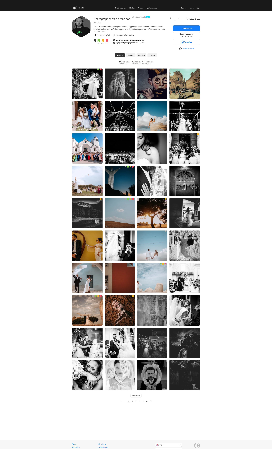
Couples (130, 55)
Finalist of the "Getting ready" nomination (107, 47)
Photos (132, 8)
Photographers (120, 8)
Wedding (119, 55)
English (161, 445)
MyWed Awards (151, 8)
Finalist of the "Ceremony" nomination (106, 50)
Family (152, 55)
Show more (136, 396)
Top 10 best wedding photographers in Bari (130, 40)
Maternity (141, 55)
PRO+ (147, 17)
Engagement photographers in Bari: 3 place (130, 43)
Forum (140, 8)
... (146, 401)
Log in (192, 8)
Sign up (183, 8)
